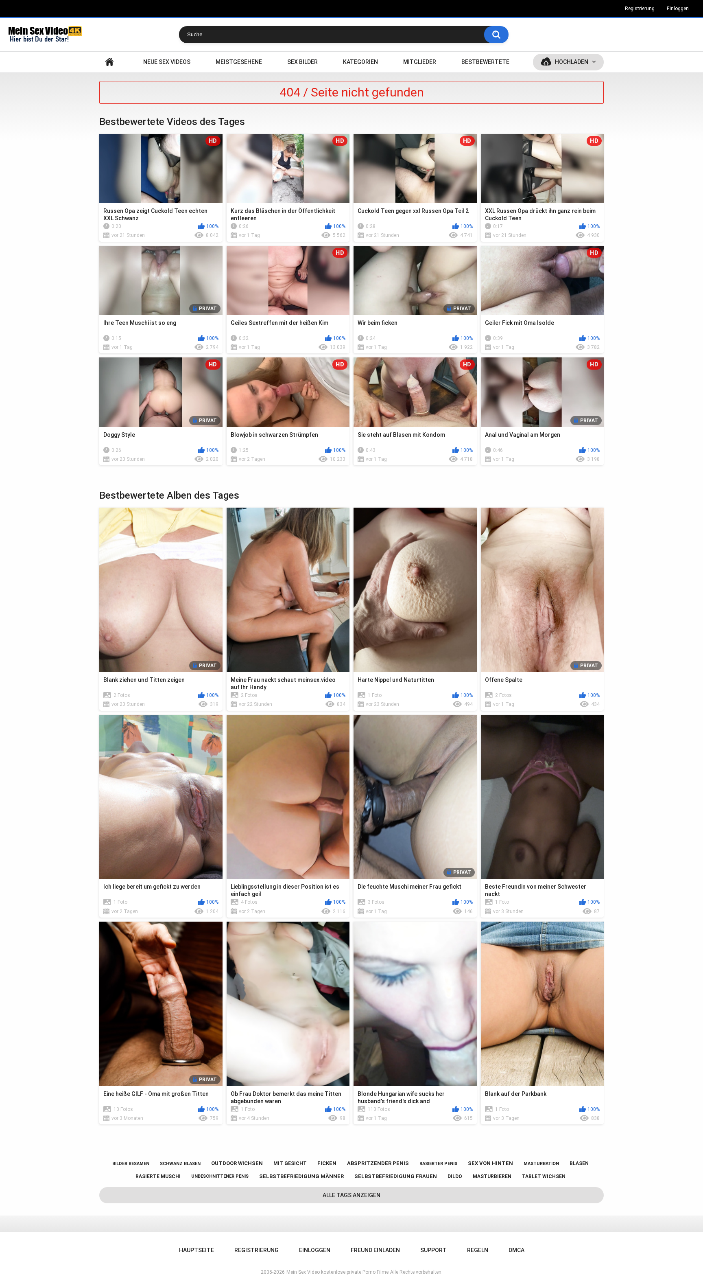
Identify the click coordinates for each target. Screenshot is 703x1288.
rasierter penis (438, 1163)
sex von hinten (490, 1163)
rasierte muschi (158, 1176)
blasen (579, 1163)
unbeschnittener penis (220, 1176)
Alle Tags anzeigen (351, 1195)
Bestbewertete (485, 62)
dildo (455, 1176)
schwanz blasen (180, 1163)
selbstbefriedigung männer (301, 1176)
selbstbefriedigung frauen (395, 1176)
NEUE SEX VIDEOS (166, 62)
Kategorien (360, 62)
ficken (326, 1163)
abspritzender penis (378, 1163)
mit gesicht (290, 1163)
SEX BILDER (302, 62)
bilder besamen (130, 1163)
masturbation (541, 1163)
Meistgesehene (239, 62)
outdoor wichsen (237, 1163)
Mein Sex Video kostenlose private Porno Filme (337, 1272)
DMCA (516, 1250)
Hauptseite (109, 62)
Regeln (477, 1250)
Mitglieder (419, 62)
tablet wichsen (543, 1176)
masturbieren (492, 1176)
